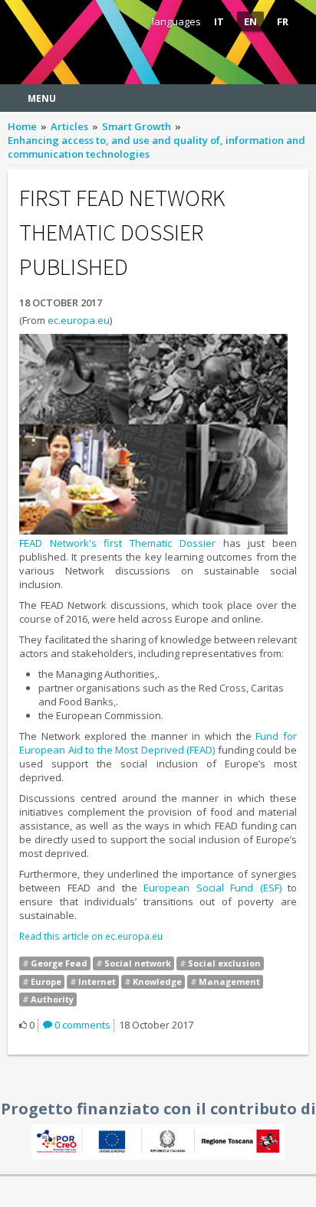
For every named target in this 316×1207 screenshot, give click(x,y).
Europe (46, 981)
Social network (137, 963)
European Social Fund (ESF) (212, 888)
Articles (69, 126)
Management (229, 981)
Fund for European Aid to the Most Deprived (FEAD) (158, 743)
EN (250, 21)
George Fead (59, 963)
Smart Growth (136, 126)
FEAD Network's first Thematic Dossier (117, 543)
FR (282, 21)
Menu (42, 98)
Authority (52, 999)
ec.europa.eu (79, 320)
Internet (97, 981)
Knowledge (157, 981)
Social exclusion (224, 963)
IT (219, 21)
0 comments (81, 1025)
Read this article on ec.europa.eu (91, 936)
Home (22, 126)
